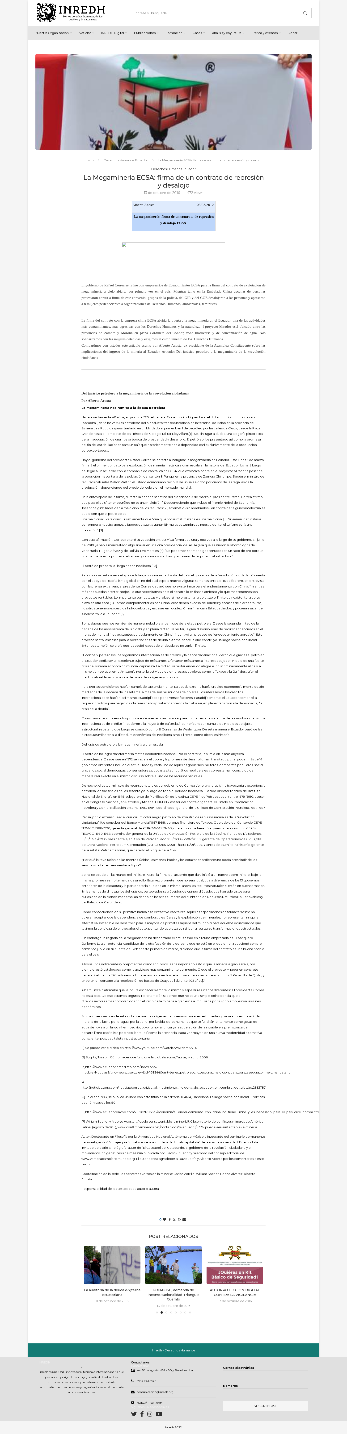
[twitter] (135, 1415)
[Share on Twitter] (174, 1219)
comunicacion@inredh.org (155, 1392)
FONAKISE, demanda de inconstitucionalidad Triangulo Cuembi (112, 1294)
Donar (292, 33)
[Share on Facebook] (170, 1219)
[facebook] (143, 1415)
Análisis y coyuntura (226, 33)
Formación (174, 33)
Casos (197, 33)
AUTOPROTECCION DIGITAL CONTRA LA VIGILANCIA (173, 1292)
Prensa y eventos (264, 33)
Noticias (85, 33)
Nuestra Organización (52, 33)
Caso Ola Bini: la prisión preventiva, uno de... (235, 1250)
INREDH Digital (112, 33)
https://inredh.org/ (149, 1402)
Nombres (230, 1386)
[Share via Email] (184, 1219)
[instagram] (151, 1415)
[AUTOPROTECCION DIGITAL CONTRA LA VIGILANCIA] (173, 1265)
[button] (90, 1280)
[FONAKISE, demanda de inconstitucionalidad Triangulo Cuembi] (112, 1265)
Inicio (90, 160)
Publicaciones (145, 33)
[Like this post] (164, 1219)
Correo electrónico (238, 1368)
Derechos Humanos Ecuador (126, 160)
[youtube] (159, 1415)
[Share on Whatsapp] (179, 1219)
